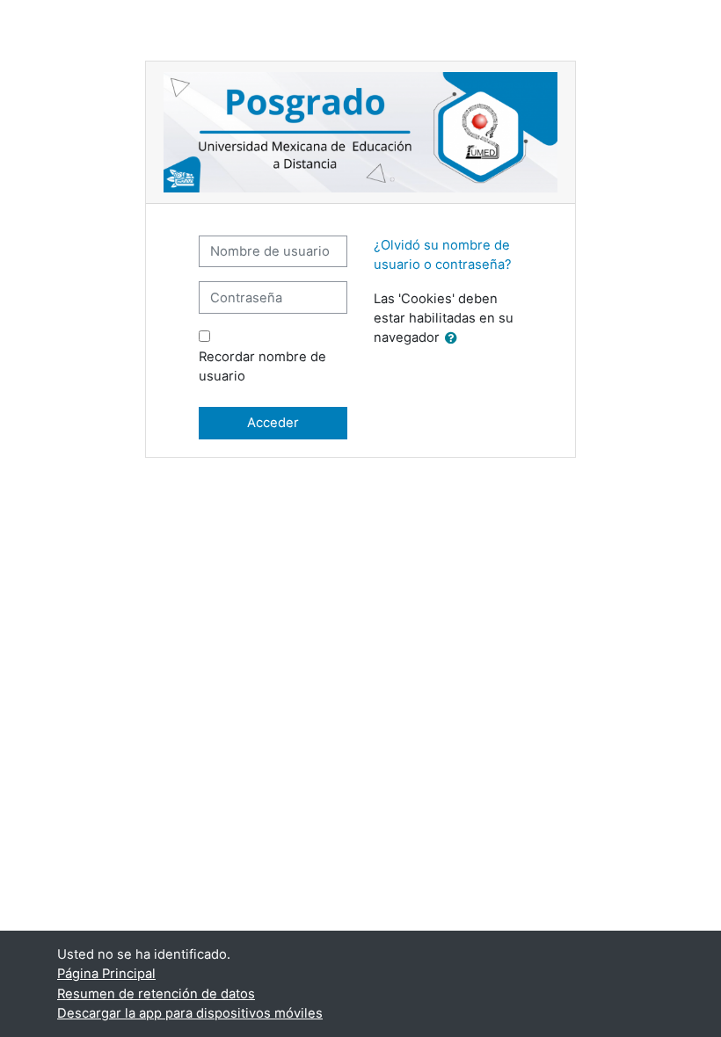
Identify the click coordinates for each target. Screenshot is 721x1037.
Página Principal (106, 974)
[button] (454, 338)
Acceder (273, 423)
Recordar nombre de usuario (262, 366)
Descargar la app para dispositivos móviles (190, 1013)
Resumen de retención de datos (156, 994)
